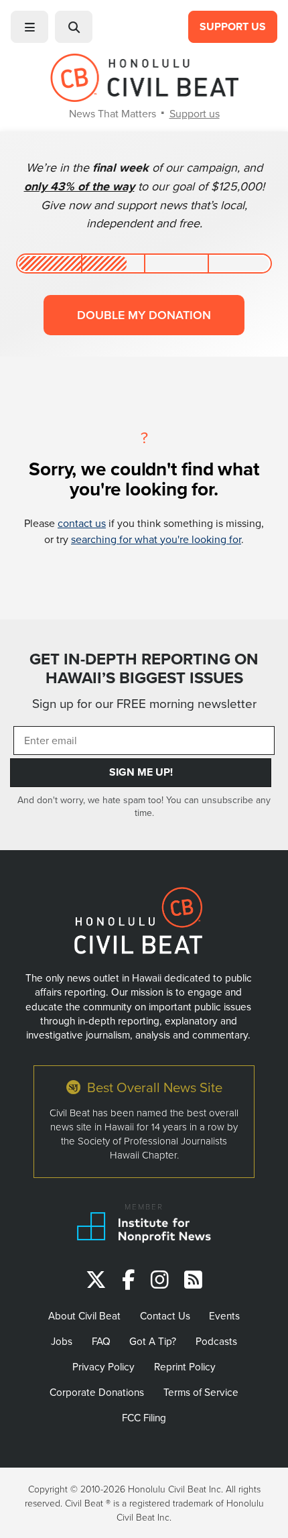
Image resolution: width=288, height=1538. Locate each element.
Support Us (233, 26)
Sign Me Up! (141, 772)
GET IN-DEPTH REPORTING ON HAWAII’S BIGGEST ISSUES (144, 669)
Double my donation (144, 314)
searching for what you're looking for (156, 539)
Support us (194, 113)
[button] (29, 27)
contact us (82, 523)
